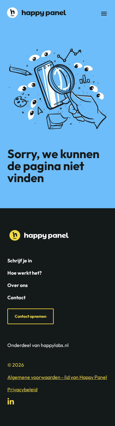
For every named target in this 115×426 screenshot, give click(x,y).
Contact (16, 297)
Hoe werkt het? (24, 273)
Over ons (17, 285)
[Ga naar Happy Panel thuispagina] (35, 12)
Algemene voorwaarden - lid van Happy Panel (57, 377)
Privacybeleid (22, 389)
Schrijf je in (19, 260)
